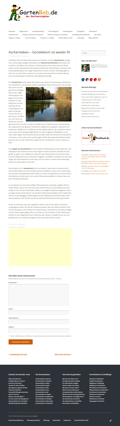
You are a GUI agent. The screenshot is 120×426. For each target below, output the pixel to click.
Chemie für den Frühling (16, 385)
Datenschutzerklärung (16, 420)
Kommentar (13, 282)
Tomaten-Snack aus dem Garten (91, 100)
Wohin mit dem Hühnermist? (90, 116)
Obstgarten (81, 31)
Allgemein (22, 224)
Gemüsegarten (53, 31)
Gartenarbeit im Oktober (44, 399)
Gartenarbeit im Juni (42, 390)
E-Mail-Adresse (14, 318)
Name (11, 309)
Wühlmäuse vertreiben (96, 399)
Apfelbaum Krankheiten (97, 385)
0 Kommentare (24, 56)
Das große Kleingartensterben (18, 392)
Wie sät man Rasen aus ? (70, 379)
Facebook (83, 79)
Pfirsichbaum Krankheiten (98, 388)
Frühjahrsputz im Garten (17, 381)
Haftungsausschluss (33, 420)
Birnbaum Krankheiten (97, 394)
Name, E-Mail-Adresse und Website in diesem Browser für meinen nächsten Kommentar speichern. (41, 336)
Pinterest (95, 79)
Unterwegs (80, 38)
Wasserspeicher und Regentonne (73, 396)
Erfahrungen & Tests (65, 38)
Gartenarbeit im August (43, 394)
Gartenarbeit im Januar (43, 379)
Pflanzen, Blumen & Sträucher (33, 35)
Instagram (87, 79)
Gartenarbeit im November (44, 401)
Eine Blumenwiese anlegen (71, 381)
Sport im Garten (14, 394)
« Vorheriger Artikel (18, 354)
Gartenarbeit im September (44, 396)
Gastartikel (56, 420)
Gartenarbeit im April (42, 385)
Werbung (46, 420)
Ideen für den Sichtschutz (70, 390)
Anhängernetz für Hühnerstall (90, 111)
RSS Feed (99, 79)
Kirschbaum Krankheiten (97, 392)
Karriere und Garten (15, 383)
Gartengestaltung (38, 31)
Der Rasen (97, 35)
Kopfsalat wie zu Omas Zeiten (90, 105)
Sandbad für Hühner (87, 114)
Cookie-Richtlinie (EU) (81, 420)
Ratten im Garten (95, 396)
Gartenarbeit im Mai (42, 388)
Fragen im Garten (14, 38)
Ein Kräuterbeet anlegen (70, 383)
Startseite (12, 31)
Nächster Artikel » (63, 354)
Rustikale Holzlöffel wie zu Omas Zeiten (93, 94)
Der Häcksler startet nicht (98, 171)
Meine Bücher (93, 38)
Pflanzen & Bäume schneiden (58, 35)
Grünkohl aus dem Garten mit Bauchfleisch (94, 91)
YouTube (91, 79)
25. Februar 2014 (14, 56)
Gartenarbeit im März (43, 383)
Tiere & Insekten (30, 38)
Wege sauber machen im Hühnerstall (92, 108)
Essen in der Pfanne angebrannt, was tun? (94, 97)
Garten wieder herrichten (70, 385)
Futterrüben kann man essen (90, 103)
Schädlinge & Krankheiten (81, 35)
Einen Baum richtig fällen (70, 403)
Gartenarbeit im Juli (42, 392)
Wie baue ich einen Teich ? (70, 388)
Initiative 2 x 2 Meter (47, 38)
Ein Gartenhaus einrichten (71, 399)
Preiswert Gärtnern (15, 390)
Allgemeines (23, 31)
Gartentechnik (13, 35)
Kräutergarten (67, 31)
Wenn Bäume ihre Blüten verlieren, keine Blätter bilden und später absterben (94, 157)
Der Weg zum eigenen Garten (18, 388)
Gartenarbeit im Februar (44, 381)
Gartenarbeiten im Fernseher (18, 401)
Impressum (67, 420)
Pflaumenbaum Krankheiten (98, 390)
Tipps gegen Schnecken (96, 401)
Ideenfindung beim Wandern (18, 403)
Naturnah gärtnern (15, 379)
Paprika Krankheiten (96, 381)
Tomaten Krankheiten (96, 379)
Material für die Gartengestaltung (73, 394)
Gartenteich (93, 31)
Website (11, 327)
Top (109, 420)
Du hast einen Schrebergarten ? (19, 399)
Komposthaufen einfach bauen (72, 392)
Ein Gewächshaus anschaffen (72, 401)
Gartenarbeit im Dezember (44, 403)
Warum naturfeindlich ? (16, 396)
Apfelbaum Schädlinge (96, 383)
